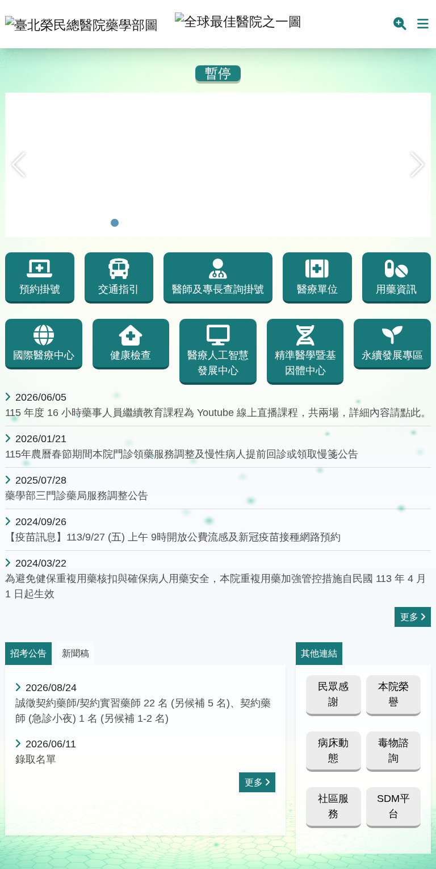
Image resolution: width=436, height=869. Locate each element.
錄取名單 (35, 759)
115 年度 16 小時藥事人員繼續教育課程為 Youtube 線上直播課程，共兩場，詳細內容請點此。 (218, 412)
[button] (18, 164)
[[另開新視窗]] (218, 100)
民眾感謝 (333, 694)
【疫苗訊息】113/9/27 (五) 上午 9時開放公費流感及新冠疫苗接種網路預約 (173, 537)
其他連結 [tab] (319, 653)
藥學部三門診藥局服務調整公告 (76, 495)
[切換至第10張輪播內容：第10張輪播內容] (233, 223)
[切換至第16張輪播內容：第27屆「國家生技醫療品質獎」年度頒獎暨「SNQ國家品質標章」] (321, 223)
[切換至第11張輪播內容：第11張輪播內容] (247, 223)
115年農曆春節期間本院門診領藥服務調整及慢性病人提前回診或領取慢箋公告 (181, 454)
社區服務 (333, 806)
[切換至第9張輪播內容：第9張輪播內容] (218, 223)
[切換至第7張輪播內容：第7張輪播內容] (188, 223)
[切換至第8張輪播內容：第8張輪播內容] (203, 223)
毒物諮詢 (393, 750)
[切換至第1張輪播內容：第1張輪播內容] (100, 223)
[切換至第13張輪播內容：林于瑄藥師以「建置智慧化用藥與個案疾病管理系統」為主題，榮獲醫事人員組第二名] (277, 223)
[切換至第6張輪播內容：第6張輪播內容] (174, 223)
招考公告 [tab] (28, 653)
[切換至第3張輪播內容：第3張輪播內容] (129, 223)
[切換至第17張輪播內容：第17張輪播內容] (336, 223)
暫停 (218, 73)
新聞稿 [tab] (75, 653)
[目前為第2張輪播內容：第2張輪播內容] (115, 223)
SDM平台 (393, 806)
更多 (409, 617)
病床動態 (333, 750)
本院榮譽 (393, 694)
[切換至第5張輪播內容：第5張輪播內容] (159, 223)
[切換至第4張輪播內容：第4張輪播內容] (144, 223)
